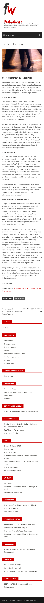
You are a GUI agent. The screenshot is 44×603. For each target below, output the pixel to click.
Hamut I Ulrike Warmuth (12, 568)
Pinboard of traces (10, 389)
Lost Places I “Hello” (11, 433)
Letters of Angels (10, 347)
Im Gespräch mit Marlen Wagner (15, 527)
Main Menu (10, 35)
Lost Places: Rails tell (11, 508)
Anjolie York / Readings (12, 565)
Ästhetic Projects (10, 587)
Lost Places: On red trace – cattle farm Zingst (20, 505)
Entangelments (9, 344)
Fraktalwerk (13, 21)
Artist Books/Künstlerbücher (14, 354)
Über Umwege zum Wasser (32, 309)
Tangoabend (8, 376)
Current (7, 360)
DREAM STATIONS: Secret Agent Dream (18, 392)
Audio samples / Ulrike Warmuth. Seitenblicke (20, 571)
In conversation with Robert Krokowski (18, 531)
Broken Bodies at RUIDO (12, 446)
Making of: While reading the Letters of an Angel (21, 411)
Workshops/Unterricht (12, 357)
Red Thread (8, 483)
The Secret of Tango (11, 467)
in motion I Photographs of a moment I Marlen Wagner (12, 311)
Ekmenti (7, 398)
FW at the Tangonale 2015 (13, 470)
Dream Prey (8, 340)
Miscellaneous (19, 298)
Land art (7, 350)
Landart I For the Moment (13, 492)
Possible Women (10, 452)
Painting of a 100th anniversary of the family (19, 524)
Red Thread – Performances (14, 430)
